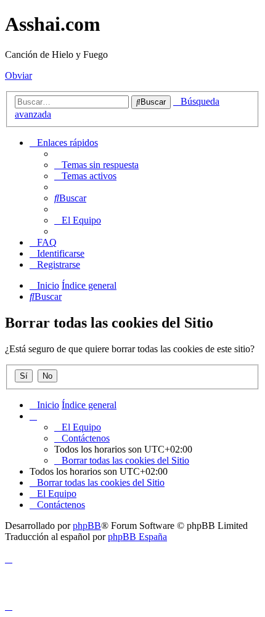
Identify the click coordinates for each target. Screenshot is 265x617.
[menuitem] (96, 164)
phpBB (87, 525)
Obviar (18, 75)
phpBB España (137, 536)
